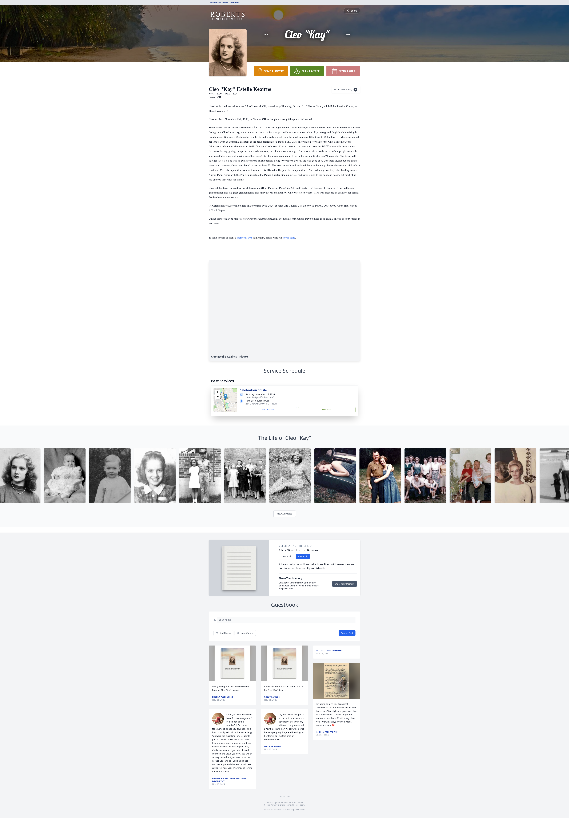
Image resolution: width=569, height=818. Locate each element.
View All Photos (284, 513)
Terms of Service (292, 805)
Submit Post (347, 633)
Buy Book (302, 556)
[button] (225, 397)
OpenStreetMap (287, 809)
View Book (286, 556)
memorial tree (244, 237)
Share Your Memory (344, 583)
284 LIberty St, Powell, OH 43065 (262, 403)
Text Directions (268, 409)
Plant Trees (326, 409)
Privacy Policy (276, 805)
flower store (289, 237)
